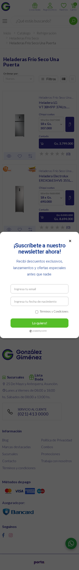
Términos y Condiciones (54, 311)
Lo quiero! (39, 323)
